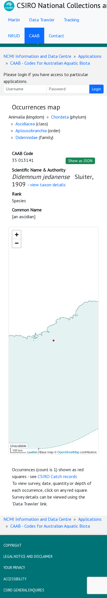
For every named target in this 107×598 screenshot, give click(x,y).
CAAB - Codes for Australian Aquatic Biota (50, 63)
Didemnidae (26, 137)
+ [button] (17, 234)
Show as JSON (80, 160)
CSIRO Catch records (57, 476)
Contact (56, 35)
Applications (90, 56)
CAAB (34, 35)
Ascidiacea (25, 123)
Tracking (71, 20)
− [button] (17, 243)
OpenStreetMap (68, 452)
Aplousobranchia (31, 130)
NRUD (14, 35)
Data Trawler (41, 20)
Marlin (14, 20)
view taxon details (48, 184)
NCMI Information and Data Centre (37, 56)
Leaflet (32, 452)
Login (96, 88)
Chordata (60, 117)
